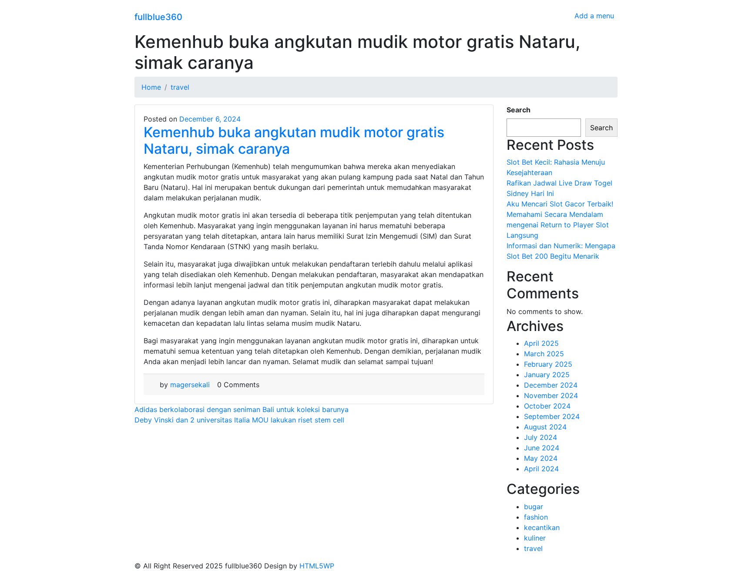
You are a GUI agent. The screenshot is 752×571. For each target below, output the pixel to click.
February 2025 (548, 364)
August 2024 (545, 426)
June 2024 (541, 447)
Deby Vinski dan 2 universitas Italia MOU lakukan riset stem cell (239, 420)
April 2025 (541, 343)
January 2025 (547, 374)
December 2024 (550, 385)
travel (533, 548)
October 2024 (547, 406)
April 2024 (541, 468)
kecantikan (542, 527)
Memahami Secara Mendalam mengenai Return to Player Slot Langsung (558, 225)
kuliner (535, 538)
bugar (533, 506)
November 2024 (551, 395)
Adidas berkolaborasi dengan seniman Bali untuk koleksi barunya (241, 409)
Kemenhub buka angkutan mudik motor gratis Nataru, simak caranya (294, 140)
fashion (536, 517)
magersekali (190, 384)
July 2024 (540, 437)
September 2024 (552, 416)
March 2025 (544, 353)
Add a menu (594, 15)
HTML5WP (316, 565)
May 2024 (540, 458)
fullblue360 (158, 17)
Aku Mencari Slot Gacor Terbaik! (560, 203)
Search (518, 109)
